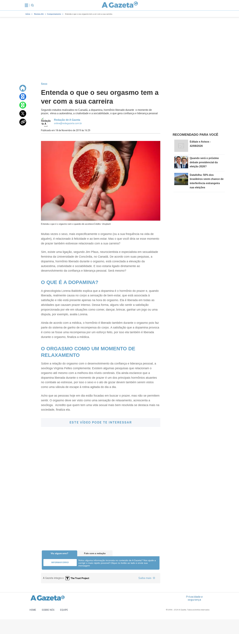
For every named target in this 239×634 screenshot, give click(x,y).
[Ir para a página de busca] (32, 5)
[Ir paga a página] (22, 88)
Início (28, 14)
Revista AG (39, 14)
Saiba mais (145, 578)
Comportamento (54, 14)
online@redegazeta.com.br (68, 123)
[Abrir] (26, 5)
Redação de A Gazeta (67, 119)
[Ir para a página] (119, 5)
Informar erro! (60, 562)
